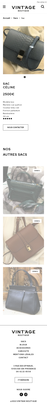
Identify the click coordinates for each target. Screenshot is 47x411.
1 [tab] (23, 77)
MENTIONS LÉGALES (23, 354)
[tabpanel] (23, 50)
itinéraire (23, 380)
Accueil (6, 18)
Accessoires (23, 348)
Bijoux (23, 345)
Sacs (15, 18)
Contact (23, 358)
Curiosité (23, 351)
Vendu (37, 171)
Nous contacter (15, 127)
